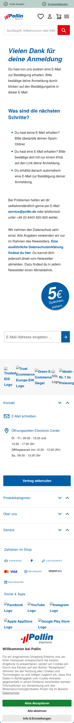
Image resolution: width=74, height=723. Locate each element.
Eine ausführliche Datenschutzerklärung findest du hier (35, 247)
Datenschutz (30, 346)
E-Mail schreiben (24, 416)
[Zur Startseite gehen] (13, 16)
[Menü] (67, 16)
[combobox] (31, 30)
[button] (64, 402)
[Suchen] (64, 30)
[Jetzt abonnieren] (65, 336)
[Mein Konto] (49, 16)
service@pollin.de (22, 211)
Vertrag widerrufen (37, 480)
